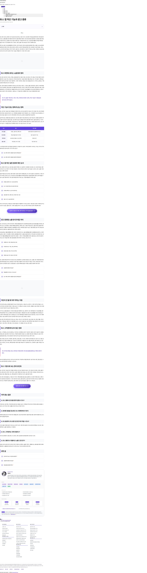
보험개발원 (3, 543)
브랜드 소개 (4, 526)
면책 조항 (11, 569)
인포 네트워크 (2, 2)
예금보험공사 (18, 548)
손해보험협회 (18, 555)
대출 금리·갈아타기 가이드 (34, 530)
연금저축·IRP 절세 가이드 (33, 531)
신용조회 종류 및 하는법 (8, 268)
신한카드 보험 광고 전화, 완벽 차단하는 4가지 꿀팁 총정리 (21, 211)
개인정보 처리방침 (5, 528)
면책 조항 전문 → (13, 514)
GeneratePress (15, 572)
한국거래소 (31, 550)
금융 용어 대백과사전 (33, 536)
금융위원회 (3, 540)
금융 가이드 (5, 12)
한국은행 (3, 545)
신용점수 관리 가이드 (33, 533)
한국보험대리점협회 (19, 556)
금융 (4, 9)
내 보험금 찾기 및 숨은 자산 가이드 (21, 530)
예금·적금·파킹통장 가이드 (34, 528)
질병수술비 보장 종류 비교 (21, 386)
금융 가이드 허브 (32, 526)
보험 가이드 (5, 10)
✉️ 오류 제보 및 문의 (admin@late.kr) (24, 508)
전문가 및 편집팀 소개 (5, 530)
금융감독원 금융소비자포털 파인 (6, 538)
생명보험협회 (18, 553)
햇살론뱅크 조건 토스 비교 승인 (10, 272)
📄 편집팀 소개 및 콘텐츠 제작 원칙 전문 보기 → (9, 508)
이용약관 (22, 569)
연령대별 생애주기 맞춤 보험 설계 (21, 538)
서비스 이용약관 (4, 531)
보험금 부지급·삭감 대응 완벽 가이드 (21, 536)
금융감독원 (17, 550)
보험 (4, 8)
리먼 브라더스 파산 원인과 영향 (6, 520)
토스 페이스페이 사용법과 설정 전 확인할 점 (12, 152)
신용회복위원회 (32, 548)
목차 (3, 26)
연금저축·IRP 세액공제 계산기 (11, 14)
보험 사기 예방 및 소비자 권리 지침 (21, 533)
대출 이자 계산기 (9, 16)
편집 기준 (6, 569)
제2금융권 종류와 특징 (8, 465)
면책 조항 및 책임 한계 (5, 533)
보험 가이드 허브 (18, 526)
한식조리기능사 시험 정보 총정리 (10, 456)
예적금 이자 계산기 (9, 15)
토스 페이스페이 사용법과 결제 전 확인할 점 (12, 157)
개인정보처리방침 (16, 569)
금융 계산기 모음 (6, 13)
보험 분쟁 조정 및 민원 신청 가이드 (21, 531)
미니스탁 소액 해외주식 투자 (5, 521)
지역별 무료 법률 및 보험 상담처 (20, 543)
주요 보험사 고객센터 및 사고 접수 (21, 541)
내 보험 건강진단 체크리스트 (20, 528)
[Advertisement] (22, 61)
